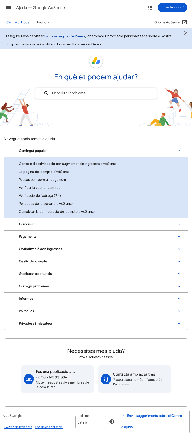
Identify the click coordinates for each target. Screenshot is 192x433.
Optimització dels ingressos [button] (40, 249)
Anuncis (43, 22)
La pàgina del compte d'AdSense (44, 172)
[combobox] (96, 93)
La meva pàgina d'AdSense (64, 36)
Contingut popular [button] (33, 151)
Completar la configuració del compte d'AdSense (57, 211)
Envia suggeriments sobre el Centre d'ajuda (151, 421)
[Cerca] (46, 93)
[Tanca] (185, 33)
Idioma (84, 416)
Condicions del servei (49, 427)
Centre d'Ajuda (18, 22)
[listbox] (90, 422)
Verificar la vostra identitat (39, 188)
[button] (8, 7)
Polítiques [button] (26, 311)
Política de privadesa (18, 427)
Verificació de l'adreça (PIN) (40, 196)
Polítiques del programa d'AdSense (46, 204)
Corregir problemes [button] (34, 286)
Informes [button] (26, 299)
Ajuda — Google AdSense (40, 7)
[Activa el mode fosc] (112, 421)
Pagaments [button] (27, 237)
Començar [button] (27, 224)
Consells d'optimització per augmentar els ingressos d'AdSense (68, 164)
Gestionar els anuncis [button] (35, 274)
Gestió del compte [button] (33, 261)
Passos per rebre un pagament (42, 180)
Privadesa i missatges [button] (36, 323)
